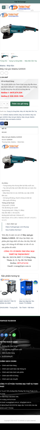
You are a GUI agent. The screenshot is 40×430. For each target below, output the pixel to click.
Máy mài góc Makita (14, 117)
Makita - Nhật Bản (7, 66)
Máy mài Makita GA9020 (13, 119)
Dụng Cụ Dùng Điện (15, 61)
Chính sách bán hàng (9, 365)
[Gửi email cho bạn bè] (6, 123)
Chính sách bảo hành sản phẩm (13, 372)
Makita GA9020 (13, 115)
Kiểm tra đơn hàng (8, 353)
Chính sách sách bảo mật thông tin (14, 369)
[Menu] (3, 7)
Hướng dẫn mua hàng (9, 346)
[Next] (37, 295)
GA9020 (5, 115)
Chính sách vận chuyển (10, 379)
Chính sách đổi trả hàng (10, 376)
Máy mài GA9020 (24, 115)
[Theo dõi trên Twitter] (6, 335)
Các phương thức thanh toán (12, 349)
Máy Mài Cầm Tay (31, 61)
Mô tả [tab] (4, 128)
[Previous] (1, 295)
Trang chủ (3, 61)
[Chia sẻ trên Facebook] (2, 123)
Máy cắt (22, 111)
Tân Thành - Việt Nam (26, 307)
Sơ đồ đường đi (7, 356)
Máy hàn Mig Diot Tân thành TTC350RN (26, 302)
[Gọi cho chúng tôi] (14, 335)
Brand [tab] (4, 132)
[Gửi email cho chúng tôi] (10, 335)
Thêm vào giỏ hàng (20, 104)
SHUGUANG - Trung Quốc (9, 307)
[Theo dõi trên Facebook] (2, 335)
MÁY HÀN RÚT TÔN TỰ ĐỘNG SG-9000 (8, 302)
